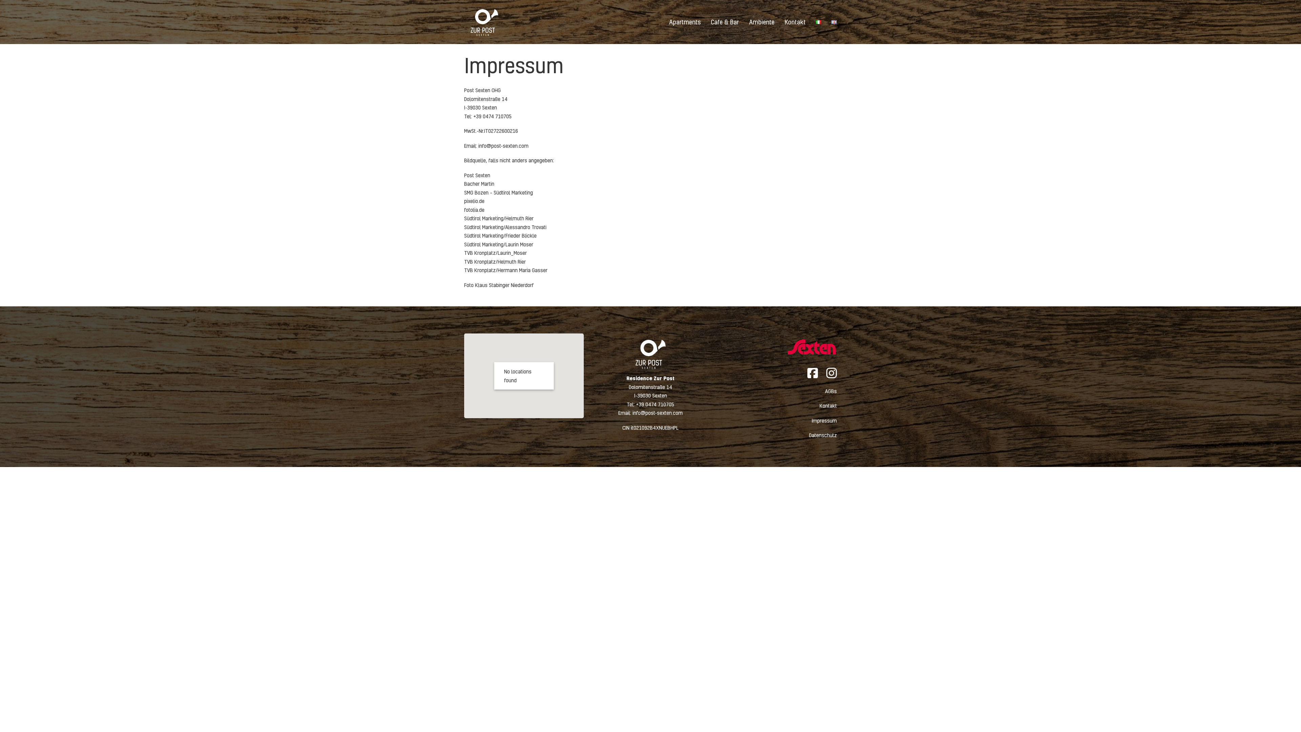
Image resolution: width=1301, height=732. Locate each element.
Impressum (824, 420)
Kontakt (795, 22)
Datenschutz (823, 435)
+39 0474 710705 (655, 404)
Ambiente (762, 22)
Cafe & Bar (725, 22)
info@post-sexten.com (503, 145)
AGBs (831, 391)
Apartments (685, 22)
